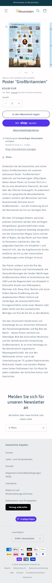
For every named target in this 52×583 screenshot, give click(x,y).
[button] (6, 10)
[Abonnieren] (43, 427)
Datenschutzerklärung (38, 568)
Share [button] (9, 157)
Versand (14, 92)
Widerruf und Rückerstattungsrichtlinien (19, 492)
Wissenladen (24, 564)
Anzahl (5, 97)
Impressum (11, 483)
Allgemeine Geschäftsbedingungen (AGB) (23, 475)
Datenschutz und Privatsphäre (21, 500)
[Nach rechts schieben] (32, 73)
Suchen (9, 452)
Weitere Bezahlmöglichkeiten (26, 130)
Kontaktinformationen (35, 573)
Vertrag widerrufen (18, 507)
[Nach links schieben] (20, 73)
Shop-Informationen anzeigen (20, 149)
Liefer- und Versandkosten (19, 459)
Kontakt (10, 466)
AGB (11, 573)
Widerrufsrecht (19, 568)
